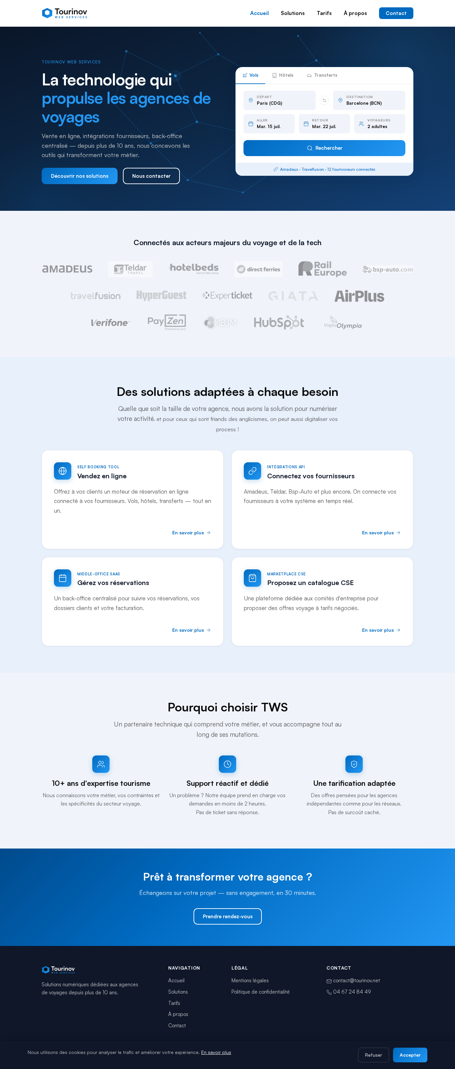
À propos (355, 13)
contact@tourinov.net (356, 980)
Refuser (373, 1055)
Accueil (259, 13)
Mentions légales (250, 980)
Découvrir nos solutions (79, 176)
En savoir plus (216, 1052)
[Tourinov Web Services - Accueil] (65, 13)
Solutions (293, 13)
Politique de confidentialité (260, 992)
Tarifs (324, 13)
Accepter (410, 1055)
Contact (396, 13)
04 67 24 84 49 (351, 992)
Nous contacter (151, 176)
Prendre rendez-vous (227, 916)
